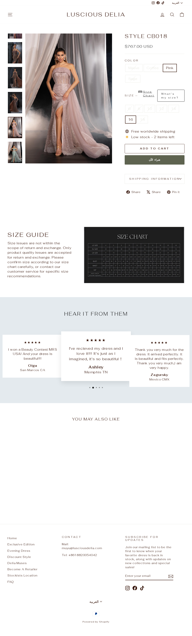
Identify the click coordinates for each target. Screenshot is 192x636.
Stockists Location (23, 575)
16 (130, 119)
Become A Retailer (23, 569)
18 (142, 119)
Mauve (134, 68)
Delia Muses (17, 563)
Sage (133, 79)
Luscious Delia (96, 14)
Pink (170, 68)
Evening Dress (19, 550)
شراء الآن (154, 159)
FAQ (11, 582)
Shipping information (154, 178)
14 (173, 109)
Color (132, 60)
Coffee (153, 68)
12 (161, 109)
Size (152, 94)
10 (149, 109)
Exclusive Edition (21, 544)
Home (12, 538)
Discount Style (19, 557)
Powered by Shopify (96, 621)
